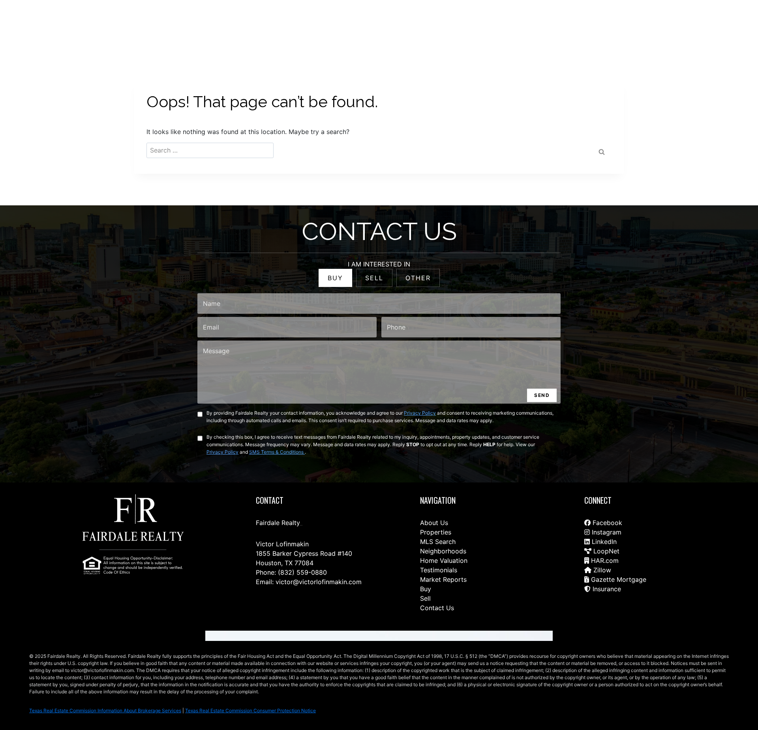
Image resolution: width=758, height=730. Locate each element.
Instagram (605, 532)
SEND (542, 395)
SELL (374, 278)
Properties (435, 532)
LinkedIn (603, 542)
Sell (425, 598)
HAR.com (604, 560)
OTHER (418, 278)
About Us (434, 523)
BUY (335, 278)
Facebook (606, 523)
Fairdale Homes (588, 24)
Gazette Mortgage (617, 579)
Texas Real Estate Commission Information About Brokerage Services (105, 710)
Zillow (601, 570)
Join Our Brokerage (644, 24)
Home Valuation (443, 560)
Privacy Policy (420, 413)
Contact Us (410, 24)
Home (443, 24)
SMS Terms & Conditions (277, 452)
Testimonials (438, 570)
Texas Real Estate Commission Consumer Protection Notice (250, 710)
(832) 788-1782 (713, 24)
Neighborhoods (443, 551)
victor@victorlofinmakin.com (319, 582)
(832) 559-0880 (302, 572)
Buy (425, 589)
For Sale (472, 24)
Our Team (544, 24)
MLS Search (438, 542)
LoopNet (605, 551)
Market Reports (443, 579)
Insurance (606, 589)
